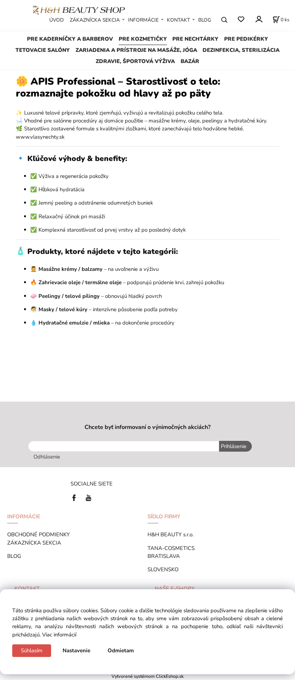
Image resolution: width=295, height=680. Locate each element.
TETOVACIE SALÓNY (42, 50)
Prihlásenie (233, 446)
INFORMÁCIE (143, 20)
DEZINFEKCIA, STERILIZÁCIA (241, 50)
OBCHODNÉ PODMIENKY (38, 534)
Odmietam (121, 650)
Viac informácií (59, 634)
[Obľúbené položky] (240, 19)
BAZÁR (190, 61)
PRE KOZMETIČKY (143, 38)
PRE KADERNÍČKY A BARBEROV (70, 38)
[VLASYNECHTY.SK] (76, 497)
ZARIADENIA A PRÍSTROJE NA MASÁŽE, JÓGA (136, 50)
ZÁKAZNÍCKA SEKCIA (95, 20)
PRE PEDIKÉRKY (246, 38)
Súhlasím (31, 650)
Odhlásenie (46, 456)
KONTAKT (178, 20)
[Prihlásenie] (258, 19)
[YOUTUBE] (88, 497)
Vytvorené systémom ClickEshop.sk (147, 676)
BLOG (204, 20)
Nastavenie (76, 650)
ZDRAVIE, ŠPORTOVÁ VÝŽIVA (135, 61)
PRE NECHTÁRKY (195, 38)
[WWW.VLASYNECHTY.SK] (79, 9)
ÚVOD (56, 20)
